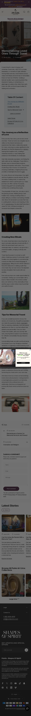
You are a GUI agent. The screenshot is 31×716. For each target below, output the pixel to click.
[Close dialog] (30, 350)
